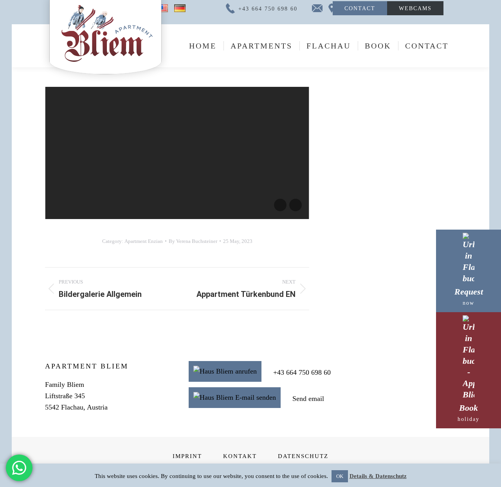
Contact (359, 8)
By (193, 241)
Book (468, 412)
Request (468, 296)
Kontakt (240, 456)
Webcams (415, 8)
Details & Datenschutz (378, 476)
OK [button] (339, 476)
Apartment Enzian (143, 241)
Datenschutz (303, 456)
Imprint (187, 456)
